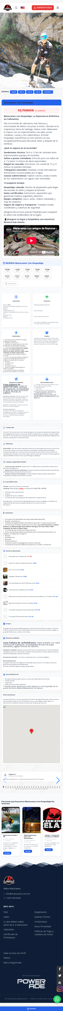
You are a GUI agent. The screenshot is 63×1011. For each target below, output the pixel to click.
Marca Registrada (12, 962)
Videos (7, 957)
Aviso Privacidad (42, 926)
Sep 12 (21, 92)
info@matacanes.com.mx (17, 893)
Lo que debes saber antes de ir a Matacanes (16, 923)
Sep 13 (30, 92)
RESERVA (5, 91)
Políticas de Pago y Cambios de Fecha (44, 933)
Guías (6, 916)
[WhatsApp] (57, 999)
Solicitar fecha (12, 283)
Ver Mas (7, 853)
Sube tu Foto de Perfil (15, 953)
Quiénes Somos (42, 916)
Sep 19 (38, 92)
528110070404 (12, 898)
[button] (60, 50)
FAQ (6, 912)
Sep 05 (13, 92)
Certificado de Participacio (11, 936)
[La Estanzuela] (31, 985)
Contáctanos (40, 921)
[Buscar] (16, 7)
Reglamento (40, 912)
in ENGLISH (27, 7)
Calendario (48, 92)
